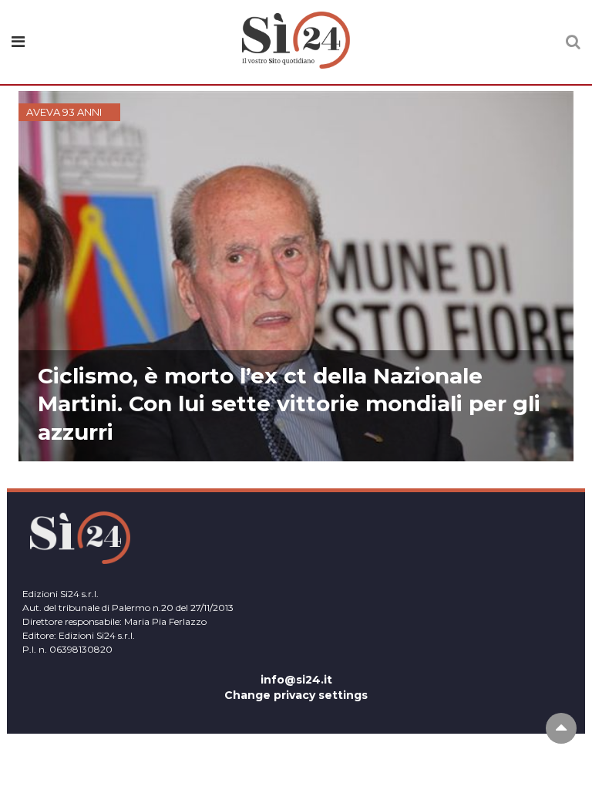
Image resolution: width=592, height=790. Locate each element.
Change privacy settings (296, 695)
